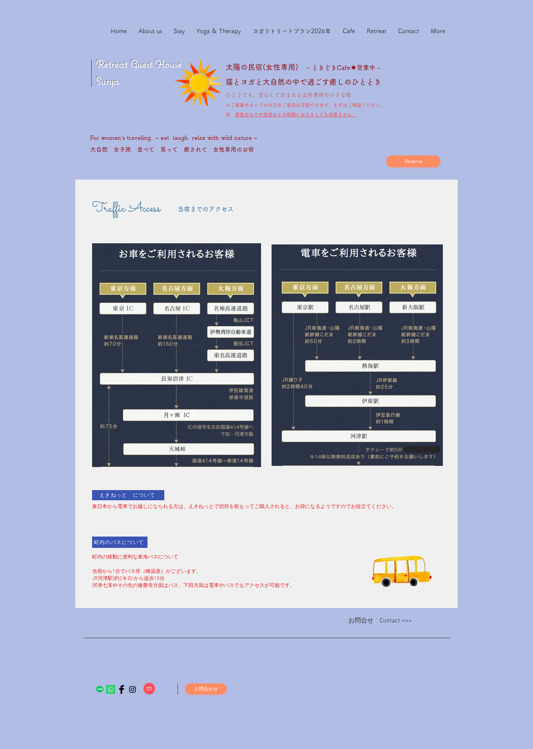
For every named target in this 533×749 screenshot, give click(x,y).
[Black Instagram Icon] (132, 689)
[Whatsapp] (110, 689)
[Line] (99, 689)
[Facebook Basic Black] (121, 689)
